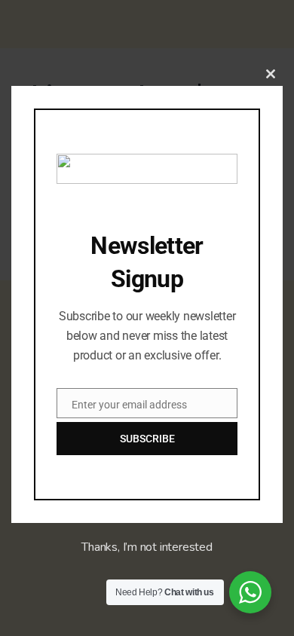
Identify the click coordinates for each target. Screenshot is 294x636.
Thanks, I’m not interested (146, 547)
